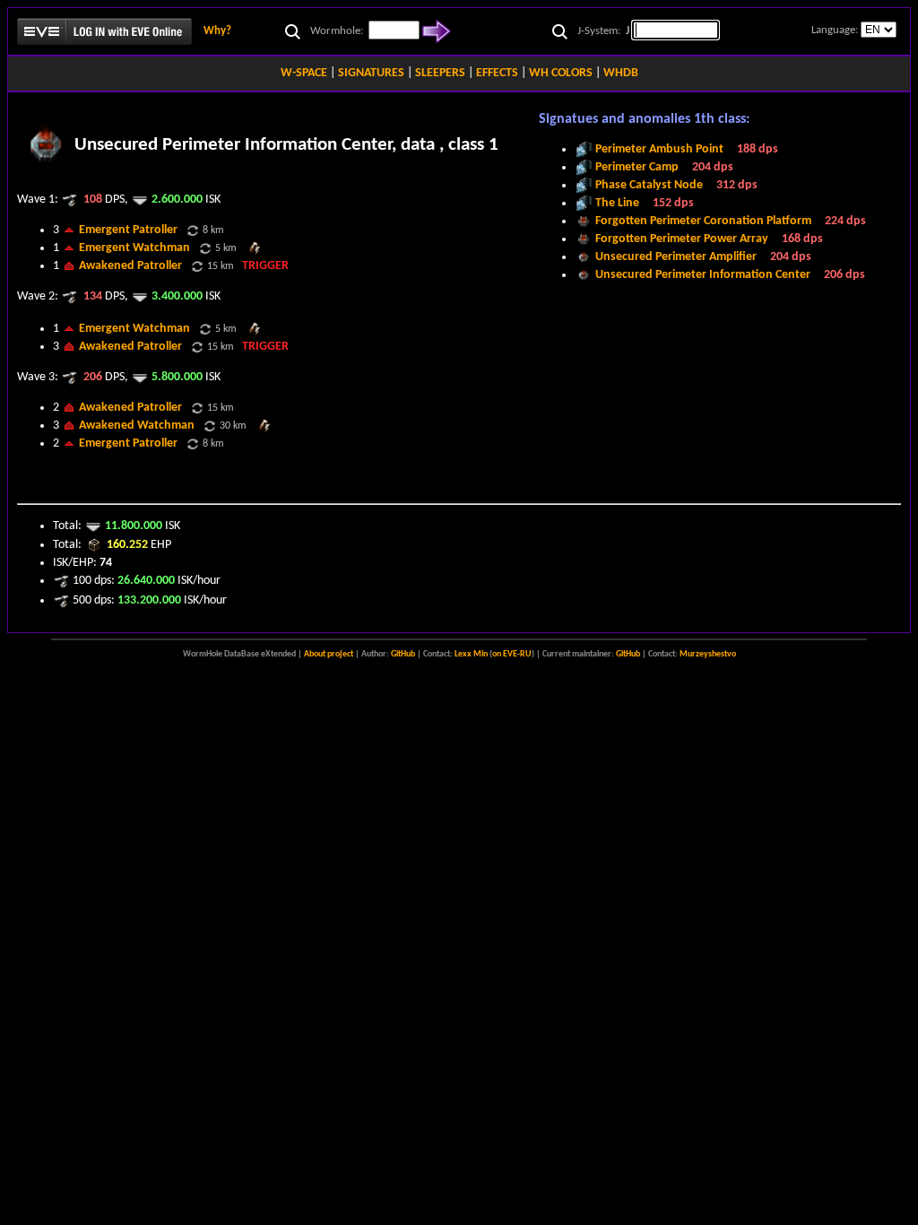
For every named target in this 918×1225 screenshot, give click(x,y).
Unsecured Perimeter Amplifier (676, 257)
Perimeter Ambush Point (659, 149)
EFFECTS (497, 73)
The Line (617, 203)
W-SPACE (304, 73)
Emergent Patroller (128, 230)
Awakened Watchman (137, 425)
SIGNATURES (371, 73)
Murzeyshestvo (708, 654)
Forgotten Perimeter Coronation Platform (703, 221)
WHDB (620, 73)
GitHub (403, 654)
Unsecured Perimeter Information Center (702, 275)
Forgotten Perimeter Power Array (681, 239)
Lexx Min (471, 654)
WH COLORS (561, 73)
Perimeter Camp (637, 167)
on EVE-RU (512, 654)
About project (328, 654)
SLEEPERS (440, 73)
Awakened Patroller (130, 266)
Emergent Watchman (134, 248)
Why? (217, 31)
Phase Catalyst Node (649, 185)
